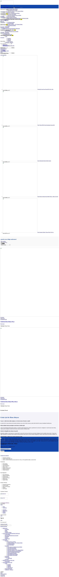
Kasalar (6, 537)
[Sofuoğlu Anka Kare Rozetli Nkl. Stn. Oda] (20, 89)
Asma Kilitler (7, 534)
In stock (4, 51)
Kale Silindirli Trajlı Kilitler (12, 10)
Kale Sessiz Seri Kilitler (11, 14)
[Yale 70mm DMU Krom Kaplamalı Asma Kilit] (20, 125)
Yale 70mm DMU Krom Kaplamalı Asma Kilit (46, 125)
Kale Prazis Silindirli (11, 16)
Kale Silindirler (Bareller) (12, 17)
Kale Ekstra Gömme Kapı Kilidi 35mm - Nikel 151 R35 (48, 196)
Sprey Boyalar (10, 41)
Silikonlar (9, 39)
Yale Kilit (7, 559)
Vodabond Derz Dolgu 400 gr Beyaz (9, 401)
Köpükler (9, 38)
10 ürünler (2, 32)
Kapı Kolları (7, 561)
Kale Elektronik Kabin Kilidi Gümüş (44, 160)
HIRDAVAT (5, 528)
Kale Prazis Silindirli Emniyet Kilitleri (14, 15)
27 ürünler (2, 16)
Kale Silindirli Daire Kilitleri (12, 9)
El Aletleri (7, 529)
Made (6, 530)
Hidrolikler (7, 32)
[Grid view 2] (2, 243)
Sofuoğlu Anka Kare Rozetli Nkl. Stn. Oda (45, 89)
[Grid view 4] (3, 243)
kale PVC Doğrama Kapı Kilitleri (13, 13)
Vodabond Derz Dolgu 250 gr (7, 321)
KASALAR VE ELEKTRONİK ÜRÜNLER (11, 533)
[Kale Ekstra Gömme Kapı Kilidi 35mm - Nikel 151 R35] (20, 196)
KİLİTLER (5, 539)
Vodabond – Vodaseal (9, 42)
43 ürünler (2, 21)
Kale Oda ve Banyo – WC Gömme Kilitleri (15, 11)
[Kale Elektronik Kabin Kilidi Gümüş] (20, 160)
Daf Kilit (6, 20)
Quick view (2, 318)
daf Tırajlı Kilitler (10, 23)
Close (1, 504)
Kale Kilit (7, 545)
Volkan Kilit (9, 558)
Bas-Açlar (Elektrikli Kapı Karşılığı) (11, 31)
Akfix (6, 36)
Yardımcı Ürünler (8, 532)
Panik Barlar (7, 33)
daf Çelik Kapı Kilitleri (11, 25)
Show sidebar (3, 241)
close (1, 515)
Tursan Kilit (7, 26)
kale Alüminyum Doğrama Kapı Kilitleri (14, 546)
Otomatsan (7, 27)
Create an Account (3, 524)
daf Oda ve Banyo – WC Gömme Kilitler (14, 24)
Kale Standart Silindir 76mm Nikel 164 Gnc (46, 232)
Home (1, 7)
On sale (4, 50)
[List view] (1, 243)
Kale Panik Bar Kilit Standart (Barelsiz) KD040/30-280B (17, 18)
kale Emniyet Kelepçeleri (12, 549)
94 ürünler (2, 26)
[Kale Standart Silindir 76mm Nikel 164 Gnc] (20, 232)
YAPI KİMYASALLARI (7, 562)
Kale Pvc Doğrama (10, 12)
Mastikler (9, 40)
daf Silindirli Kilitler (11, 22)
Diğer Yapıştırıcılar (8, 568)
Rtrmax (6, 531)
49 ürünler (2, 37)
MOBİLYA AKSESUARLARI (8, 560)
